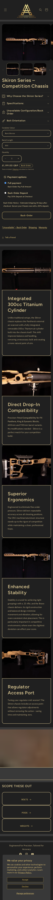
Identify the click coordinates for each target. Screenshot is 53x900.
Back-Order (27, 215)
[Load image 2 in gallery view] (26, 69)
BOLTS (24, 799)
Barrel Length (7, 140)
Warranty (43, 227)
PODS (24, 813)
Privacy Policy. (25, 872)
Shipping (15, 169)
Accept (25, 880)
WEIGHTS (24, 826)
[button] (5, 10)
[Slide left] (3, 70)
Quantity (5, 152)
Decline (25, 886)
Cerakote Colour (8, 128)
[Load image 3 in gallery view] (40, 69)
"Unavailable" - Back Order (14, 227)
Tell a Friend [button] (10, 237)
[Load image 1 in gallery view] (13, 69)
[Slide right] (50, 70)
